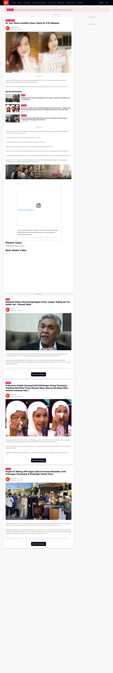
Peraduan (80, 2)
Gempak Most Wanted (39, 2)
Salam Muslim (70, 2)
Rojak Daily (60, 2)
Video (19, 2)
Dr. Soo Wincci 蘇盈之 (33, 237)
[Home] (6, 2)
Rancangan (26, 2)
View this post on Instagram (25, 210)
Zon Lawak (51, 2)
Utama (13, 2)
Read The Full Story (38, 374)
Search (106, 2)
